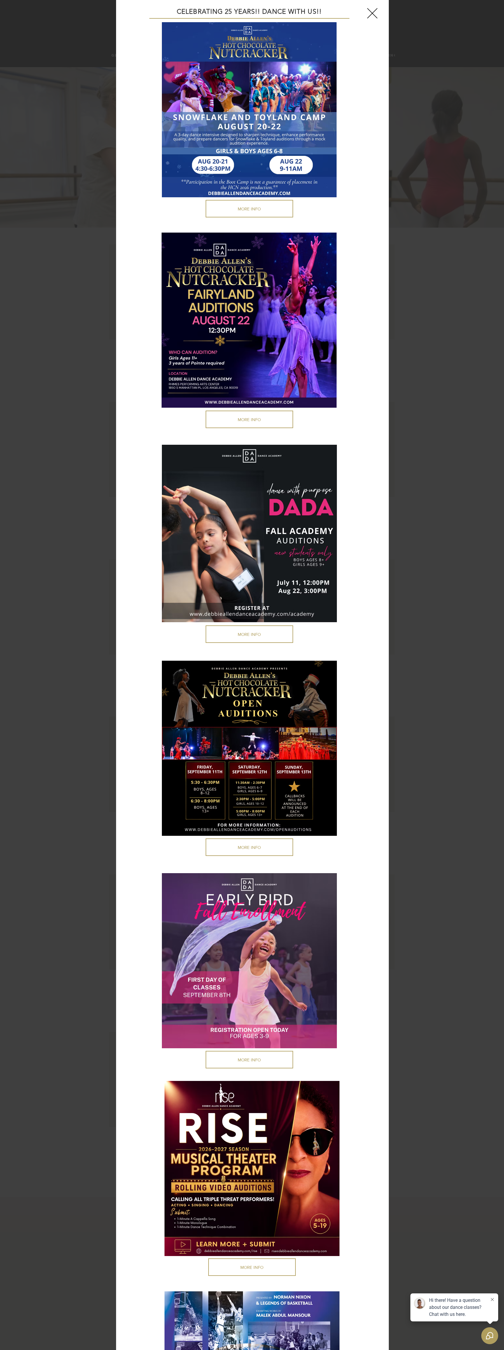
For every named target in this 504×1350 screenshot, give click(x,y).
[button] (372, 13)
